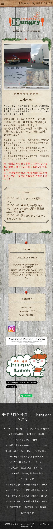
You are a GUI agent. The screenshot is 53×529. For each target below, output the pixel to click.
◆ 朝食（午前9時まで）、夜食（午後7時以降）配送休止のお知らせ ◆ (25, 208)
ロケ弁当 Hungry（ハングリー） (25, 524)
